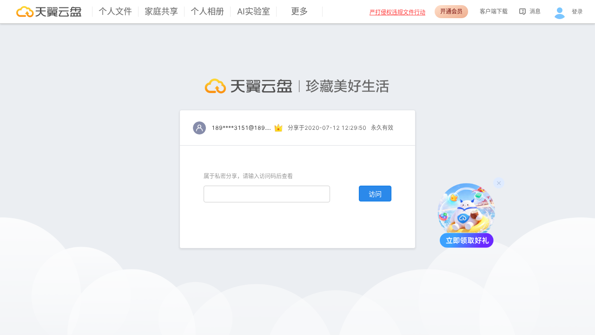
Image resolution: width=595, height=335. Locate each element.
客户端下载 (494, 11)
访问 (375, 194)
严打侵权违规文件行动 (397, 12)
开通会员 (451, 11)
